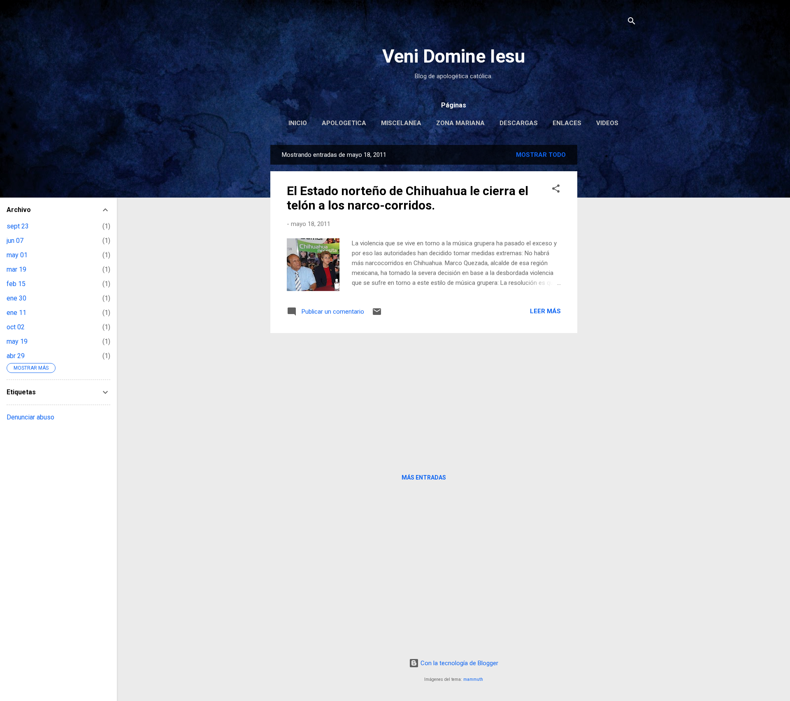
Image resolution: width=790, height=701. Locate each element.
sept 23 (18, 226)
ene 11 (16, 313)
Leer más (545, 311)
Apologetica (344, 123)
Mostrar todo (541, 154)
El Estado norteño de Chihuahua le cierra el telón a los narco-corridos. (407, 198)
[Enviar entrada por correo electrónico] (377, 314)
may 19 (17, 341)
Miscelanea (401, 123)
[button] (556, 190)
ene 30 (16, 298)
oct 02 (16, 327)
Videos (607, 123)
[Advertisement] (610, 268)
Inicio (297, 123)
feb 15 (16, 284)
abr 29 (16, 356)
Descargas (519, 123)
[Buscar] (632, 22)
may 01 (17, 255)
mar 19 (16, 269)
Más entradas (424, 477)
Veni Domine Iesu (453, 56)
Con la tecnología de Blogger (458, 663)
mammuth (473, 679)
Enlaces (567, 123)
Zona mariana (460, 123)
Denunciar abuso (30, 417)
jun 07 (15, 241)
